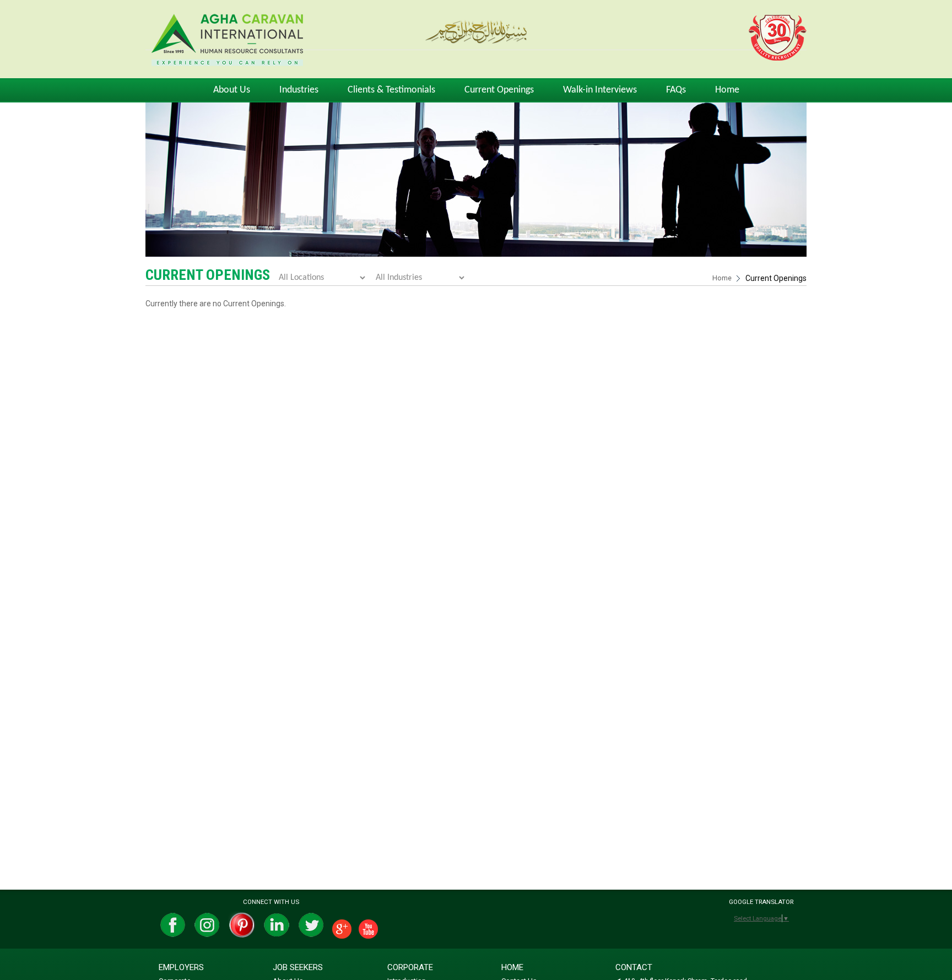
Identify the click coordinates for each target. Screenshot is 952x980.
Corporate (410, 967)
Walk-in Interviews (600, 90)
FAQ (676, 90)
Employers (181, 967)
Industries (298, 90)
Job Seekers (298, 967)
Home (727, 90)
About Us (231, 90)
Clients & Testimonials (391, 90)
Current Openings (499, 90)
